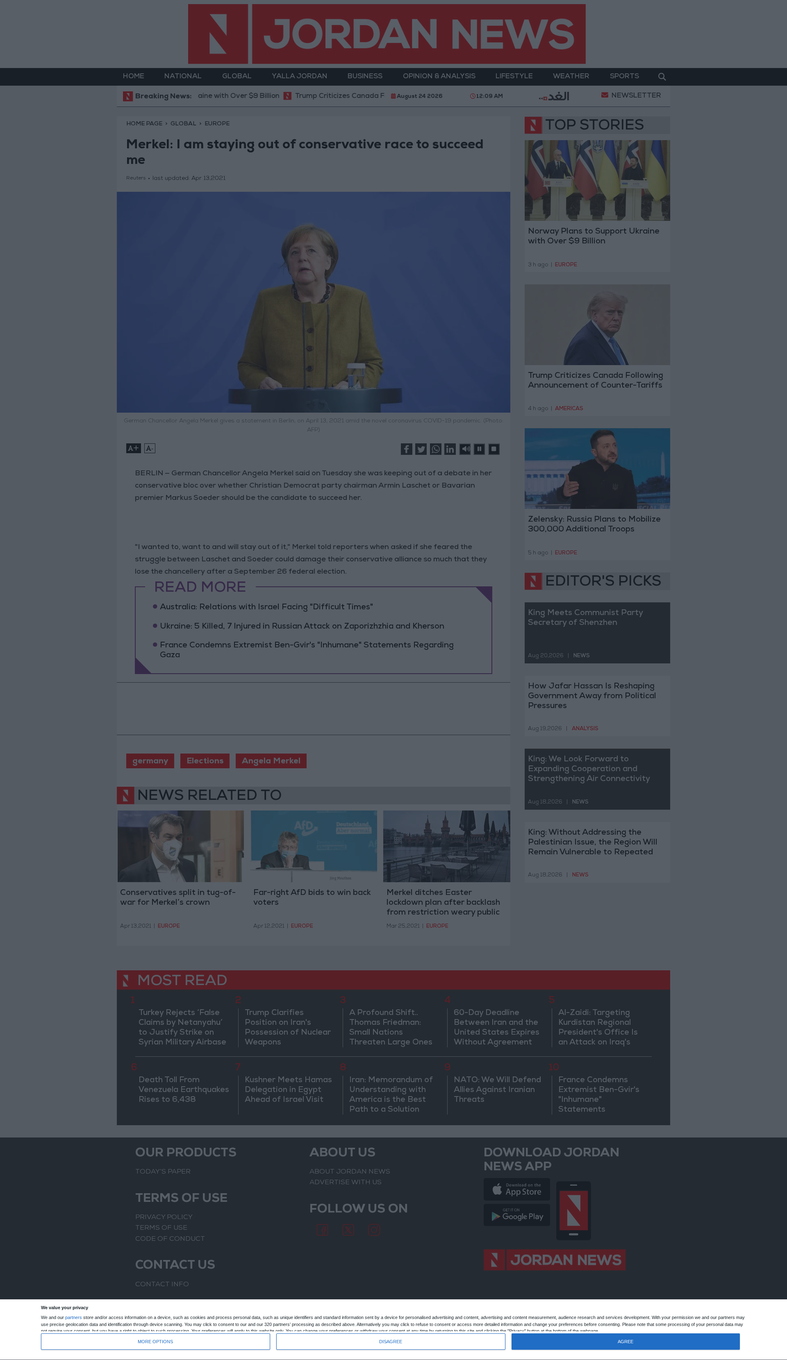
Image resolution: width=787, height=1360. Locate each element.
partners (73, 1317)
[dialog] (393, 1330)
